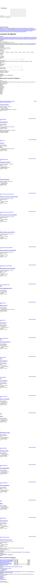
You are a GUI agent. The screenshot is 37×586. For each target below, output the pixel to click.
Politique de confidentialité (16, 571)
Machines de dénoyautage (7, 30)
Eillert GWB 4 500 (4, 520)
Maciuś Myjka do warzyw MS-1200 (7, 268)
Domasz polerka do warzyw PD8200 (8, 250)
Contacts (9, 568)
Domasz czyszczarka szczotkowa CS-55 (9, 196)
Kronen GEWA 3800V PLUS (6, 288)
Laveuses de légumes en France (16, 566)
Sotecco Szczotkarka (4, 399)
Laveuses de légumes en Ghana (5, 566)
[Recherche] (18, 13)
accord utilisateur (27, 552)
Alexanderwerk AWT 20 (5, 341)
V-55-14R (2, 143)
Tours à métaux (9, 31)
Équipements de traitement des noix (23, 30)
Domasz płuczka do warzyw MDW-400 (8, 214)
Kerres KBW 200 (3, 380)
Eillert (1, 503)
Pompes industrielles (22, 31)
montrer (1, 74)
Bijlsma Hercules (3, 305)
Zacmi (1, 416)
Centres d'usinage (15, 31)
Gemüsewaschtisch (4, 104)
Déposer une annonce (4, 132)
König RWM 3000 (4, 122)
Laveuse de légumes (4, 179)
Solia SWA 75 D (3, 322)
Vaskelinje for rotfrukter (5, 162)
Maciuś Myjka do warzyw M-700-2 (7, 232)
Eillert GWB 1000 (3, 361)
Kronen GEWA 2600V (4, 468)
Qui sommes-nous (3, 568)
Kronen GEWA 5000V (4, 485)
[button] (18, 22)
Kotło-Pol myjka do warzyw (6, 539)
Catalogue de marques (9, 572)
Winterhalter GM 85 (4, 450)
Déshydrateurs (14, 30)
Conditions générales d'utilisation (5, 571)
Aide (7, 568)
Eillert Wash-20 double (5, 432)
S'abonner (2, 551)
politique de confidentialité (16, 552)
